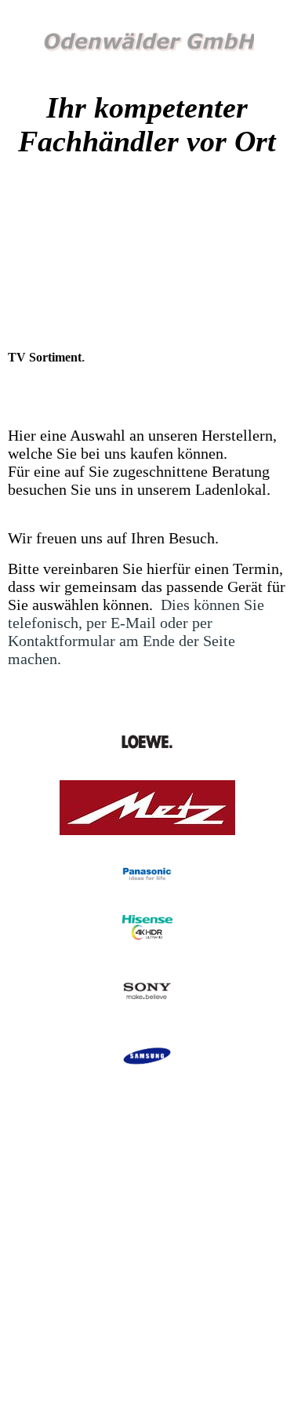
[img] (147, 45)
